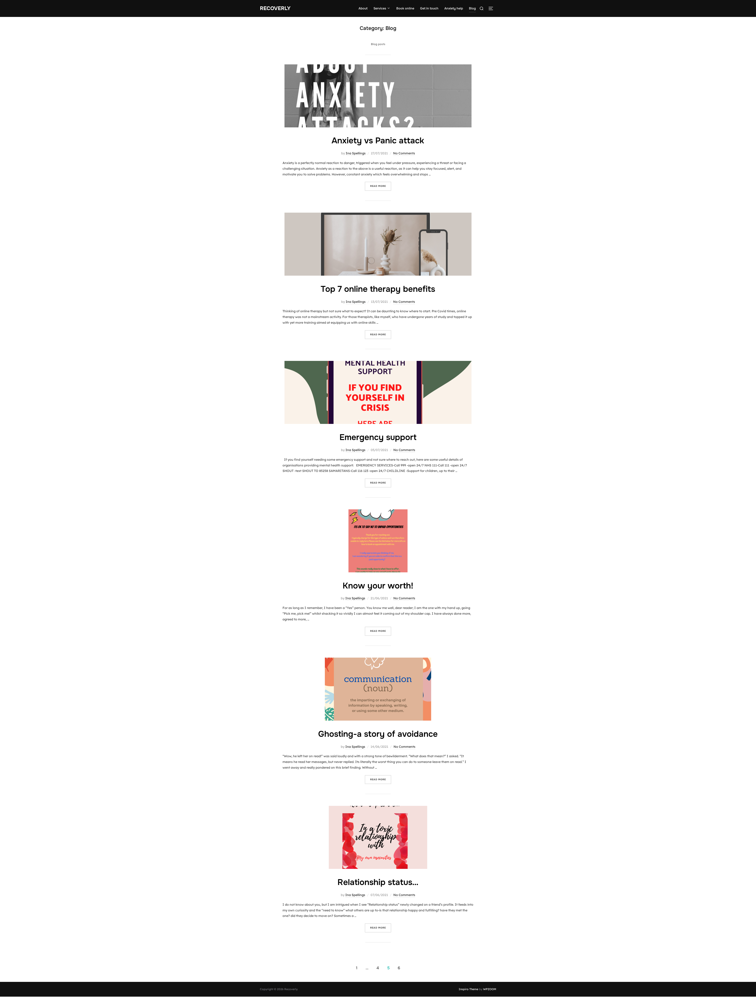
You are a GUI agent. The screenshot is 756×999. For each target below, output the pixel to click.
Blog (472, 8)
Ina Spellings (356, 153)
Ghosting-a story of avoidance (378, 734)
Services (379, 8)
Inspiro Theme (468, 989)
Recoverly (275, 8)
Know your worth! (378, 585)
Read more (380, 186)
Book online (405, 8)
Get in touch (429, 8)
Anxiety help (453, 8)
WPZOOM (489, 989)
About (363, 8)
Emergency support (377, 437)
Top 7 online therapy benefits (378, 289)
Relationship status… (377, 882)
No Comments (404, 153)
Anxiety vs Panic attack (378, 140)
